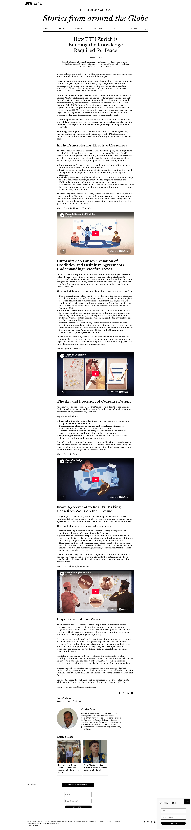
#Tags (78, 28)
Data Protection (33, 825)
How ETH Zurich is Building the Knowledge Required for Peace (95, 45)
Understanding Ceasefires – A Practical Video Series (81, 670)
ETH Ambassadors (95, 10)
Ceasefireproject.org (86, 687)
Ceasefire (61, 701)
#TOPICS (59, 28)
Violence (67, 698)
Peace (59, 698)
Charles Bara (88, 709)
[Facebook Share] (119, 693)
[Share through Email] (132, 693)
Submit (134, 28)
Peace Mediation (74, 701)
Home (45, 28)
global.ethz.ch (33, 784)
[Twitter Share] (124, 693)
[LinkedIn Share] (128, 693)
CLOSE (187, 801)
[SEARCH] (147, 28)
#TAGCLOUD (99, 28)
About (115, 28)
